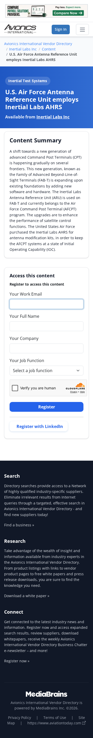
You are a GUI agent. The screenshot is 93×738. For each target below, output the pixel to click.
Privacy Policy (19, 717)
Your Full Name (24, 316)
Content (49, 49)
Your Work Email (26, 294)
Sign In (61, 29)
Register (46, 407)
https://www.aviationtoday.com (54, 722)
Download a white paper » (26, 595)
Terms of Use (54, 717)
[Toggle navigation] (82, 29)
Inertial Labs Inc (23, 49)
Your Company (24, 338)
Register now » (16, 660)
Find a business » (19, 524)
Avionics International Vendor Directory (38, 43)
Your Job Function (27, 360)
